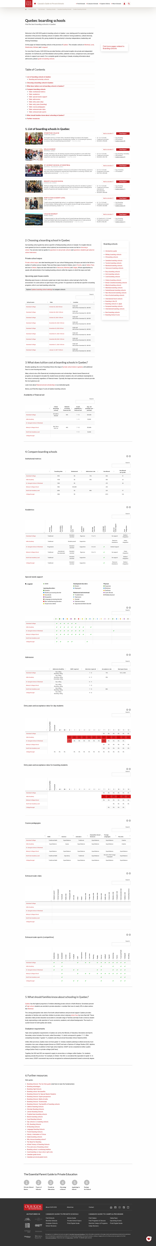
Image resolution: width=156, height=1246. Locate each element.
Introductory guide (111, 251)
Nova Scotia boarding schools (114, 295)
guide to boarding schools (46, 59)
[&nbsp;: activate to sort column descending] (37, 471)
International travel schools (113, 299)
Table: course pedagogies (37, 107)
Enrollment (107, 471)
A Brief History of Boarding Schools (38, 1144)
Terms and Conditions (51, 1237)
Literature (78, 836)
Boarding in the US (111, 301)
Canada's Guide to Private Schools (62, 1214)
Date (51, 302)
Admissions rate (90, 471)
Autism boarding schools (35, 1117)
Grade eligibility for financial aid (78, 408)
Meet (116, 3)
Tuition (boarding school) (56, 408)
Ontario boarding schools (113, 280)
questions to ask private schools (60, 250)
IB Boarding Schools (33, 1127)
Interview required (90, 669)
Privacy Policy (69, 1237)
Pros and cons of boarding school (37, 1147)
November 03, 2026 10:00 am (56, 323)
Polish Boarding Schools (35, 1132)
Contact (91, 1207)
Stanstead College (31, 306)
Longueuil (44, 47)
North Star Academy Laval (33, 432)
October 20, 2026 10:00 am (56, 317)
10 (118, 730)
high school (30, 1006)
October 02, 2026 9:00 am (55, 306)
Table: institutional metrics (37, 92)
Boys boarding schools (112, 271)
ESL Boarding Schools (34, 1124)
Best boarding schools (112, 312)
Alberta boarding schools (113, 285)
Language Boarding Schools (36, 1129)
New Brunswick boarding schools (115, 293)
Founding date (58, 471)
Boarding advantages (33, 1086)
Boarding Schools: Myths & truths (37, 1099)
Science (64, 836)
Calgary (75, 267)
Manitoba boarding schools (114, 288)
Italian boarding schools (34, 1137)
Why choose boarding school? (36, 1139)
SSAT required (74, 669)
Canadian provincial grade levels (37, 1157)
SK (64, 730)
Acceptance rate (106, 669)
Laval (92, 45)
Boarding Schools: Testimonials (37, 1101)
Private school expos (32, 262)
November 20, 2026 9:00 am (56, 328)
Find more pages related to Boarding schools (113, 47)
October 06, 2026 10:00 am (56, 312)
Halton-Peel (90, 265)
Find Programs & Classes (97, 1221)
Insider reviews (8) (120, 141)
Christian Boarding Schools (35, 1109)
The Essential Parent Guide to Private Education (50, 1174)
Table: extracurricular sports (37, 112)
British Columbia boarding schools (116, 283)
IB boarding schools (111, 257)
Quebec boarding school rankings (41, 289)
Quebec (65, 45)
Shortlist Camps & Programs (98, 1223)
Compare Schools (52, 1223)
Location (75, 302)
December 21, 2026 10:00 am (56, 344)
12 (128, 730)
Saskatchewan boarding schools (115, 290)
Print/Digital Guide (73, 1223)
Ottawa (34, 267)
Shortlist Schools (51, 1221)
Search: (91, 294)
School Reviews (51, 1226)
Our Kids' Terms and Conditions (77, 1234)
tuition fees (74, 1015)
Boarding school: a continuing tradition (39, 1149)
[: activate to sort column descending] (37, 408)
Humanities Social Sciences (95, 835)
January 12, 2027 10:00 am (56, 350)
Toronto (79, 265)
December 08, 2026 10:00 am (56, 339)
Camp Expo (114, 1218)
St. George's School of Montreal (34, 423)
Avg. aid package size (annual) (89, 408)
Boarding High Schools (34, 1089)
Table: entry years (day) (36, 102)
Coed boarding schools (112, 277)
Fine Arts (120, 836)
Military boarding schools (113, 254)
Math (48, 836)
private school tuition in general (73, 367)
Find (81, 3)
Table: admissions (34, 99)
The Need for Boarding (34, 1142)
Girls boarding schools (112, 274)
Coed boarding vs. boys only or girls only (40, 1152)
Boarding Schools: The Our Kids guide (39, 1084)
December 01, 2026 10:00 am (56, 333)
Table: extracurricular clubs (37, 109)
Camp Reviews (94, 1226)
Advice (105, 3)
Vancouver (60, 267)
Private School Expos (74, 1221)
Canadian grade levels (34, 1154)
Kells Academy (30, 419)
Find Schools (50, 1218)
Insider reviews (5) (120, 205)
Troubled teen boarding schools (37, 1114)
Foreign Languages (107, 835)
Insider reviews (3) (120, 157)
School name (30, 302)
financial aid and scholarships (46, 385)
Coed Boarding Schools (34, 1119)
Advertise (70, 1207)
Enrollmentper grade (123, 471)
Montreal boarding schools (113, 265)
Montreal (87, 45)
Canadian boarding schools (113, 260)
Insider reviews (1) (120, 189)
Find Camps (93, 1218)
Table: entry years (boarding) (38, 104)
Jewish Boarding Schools (35, 1112)
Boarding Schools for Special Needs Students (41, 1094)
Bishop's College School (32, 427)
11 (123, 730)
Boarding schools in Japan (113, 304)
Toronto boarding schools (113, 263)
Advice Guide (71, 1218)
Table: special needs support (38, 97)
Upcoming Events (116, 1221)
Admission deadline (58, 669)
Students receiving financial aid (67, 408)
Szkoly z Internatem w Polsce (36, 1134)
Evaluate (92, 3)
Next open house (123, 669)
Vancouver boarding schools (114, 268)
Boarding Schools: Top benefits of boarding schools (43, 1104)
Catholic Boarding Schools (35, 1107)
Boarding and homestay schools (39, 79)
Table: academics (34, 94)
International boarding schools (114, 309)
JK (59, 730)
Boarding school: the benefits (36, 1091)
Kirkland (35, 47)
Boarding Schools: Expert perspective (39, 1096)
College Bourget (30, 435)
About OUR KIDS (51, 1207)
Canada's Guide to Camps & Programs (106, 1214)
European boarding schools (114, 306)
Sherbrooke (28, 47)
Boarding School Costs (112, 315)
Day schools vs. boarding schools (37, 1122)
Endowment (74, 471)
